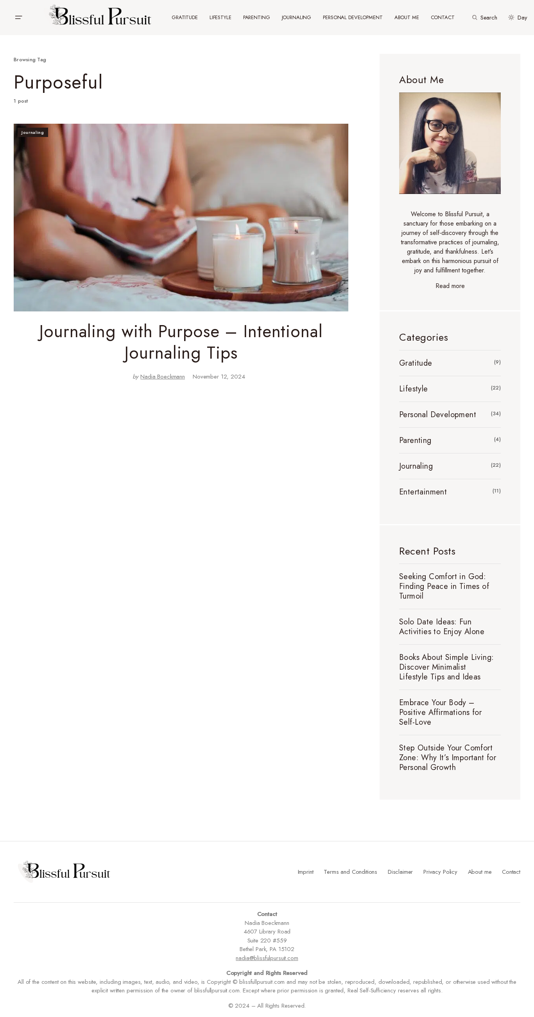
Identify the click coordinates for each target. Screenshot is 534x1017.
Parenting (415, 440)
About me (480, 872)
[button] (18, 17)
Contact (511, 872)
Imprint (306, 872)
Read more (450, 285)
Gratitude (415, 363)
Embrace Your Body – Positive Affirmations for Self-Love (440, 712)
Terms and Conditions (350, 872)
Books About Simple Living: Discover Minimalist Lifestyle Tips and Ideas (446, 667)
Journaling (33, 132)
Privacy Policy (440, 872)
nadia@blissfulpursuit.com (267, 958)
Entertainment (423, 492)
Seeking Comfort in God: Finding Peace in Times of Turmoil (444, 586)
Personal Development (437, 415)
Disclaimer (400, 872)
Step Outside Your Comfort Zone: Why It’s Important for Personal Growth (447, 757)
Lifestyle (413, 389)
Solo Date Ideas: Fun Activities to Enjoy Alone (441, 627)
